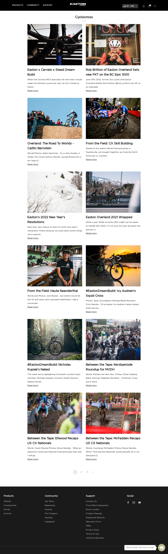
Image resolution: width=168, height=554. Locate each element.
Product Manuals (94, 514)
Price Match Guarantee (97, 505)
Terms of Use (92, 534)
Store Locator (92, 509)
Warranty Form (93, 522)
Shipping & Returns (95, 518)
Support (48, 5)
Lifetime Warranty (95, 538)
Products (17, 5)
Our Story (49, 501)
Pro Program (51, 514)
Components (10, 505)
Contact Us (91, 501)
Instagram (50, 522)
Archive (7, 514)
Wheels (7, 501)
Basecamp (50, 505)
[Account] (143, 6)
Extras (7, 509)
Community (33, 5)
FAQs (88, 526)
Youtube (49, 518)
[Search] (154, 6)
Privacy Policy (92, 530)
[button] (161, 547)
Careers (48, 509)
